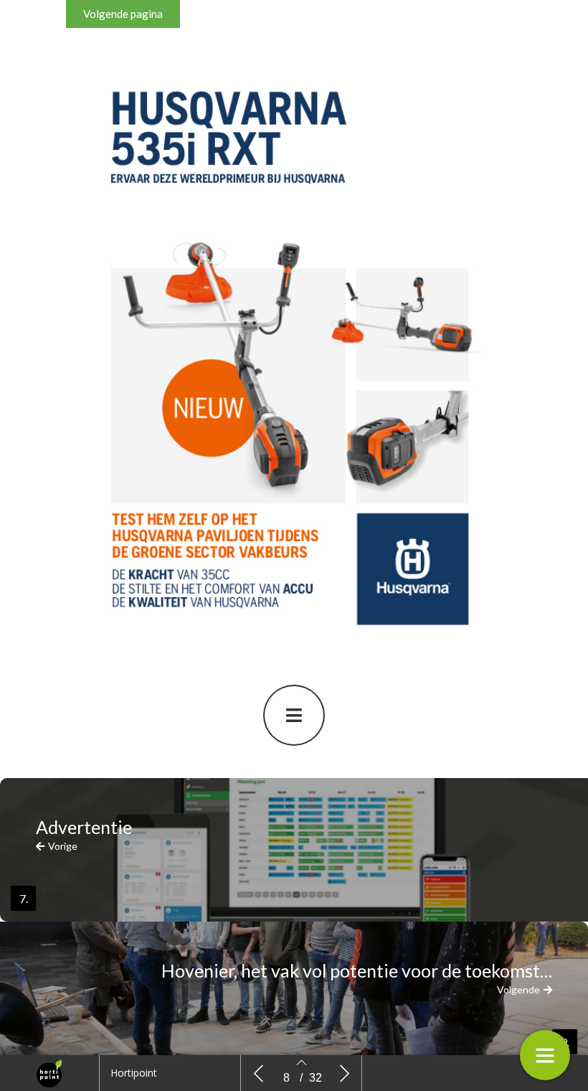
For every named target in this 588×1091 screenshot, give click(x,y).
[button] (123, 14)
